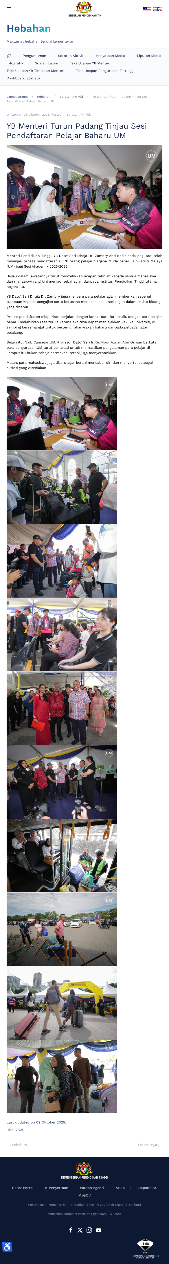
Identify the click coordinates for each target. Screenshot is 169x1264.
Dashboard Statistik (24, 78)
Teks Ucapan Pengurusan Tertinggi (105, 71)
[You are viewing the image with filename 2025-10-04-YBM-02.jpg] (62, 487)
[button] (9, 9)
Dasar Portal (22, 1188)
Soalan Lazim (46, 63)
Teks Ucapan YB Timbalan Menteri (35, 71)
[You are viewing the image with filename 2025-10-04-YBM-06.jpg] (62, 782)
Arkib (120, 1188)
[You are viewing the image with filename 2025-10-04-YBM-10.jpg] (62, 1076)
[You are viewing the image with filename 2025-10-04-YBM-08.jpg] (62, 929)
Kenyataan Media (110, 56)
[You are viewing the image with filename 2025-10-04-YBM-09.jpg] (62, 1003)
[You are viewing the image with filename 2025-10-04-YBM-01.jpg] (62, 413)
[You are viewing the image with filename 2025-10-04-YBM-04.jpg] (62, 634)
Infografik (15, 63)
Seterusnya (147, 1145)
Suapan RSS (146, 1188)
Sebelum (19, 1145)
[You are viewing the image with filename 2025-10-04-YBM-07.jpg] (62, 855)
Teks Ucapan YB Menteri (90, 63)
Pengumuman (34, 56)
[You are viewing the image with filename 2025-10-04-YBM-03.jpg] (62, 561)
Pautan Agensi (92, 1188)
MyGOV (84, 1195)
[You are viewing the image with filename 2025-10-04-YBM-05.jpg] (62, 708)
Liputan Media (149, 56)
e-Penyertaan (56, 1188)
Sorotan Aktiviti (71, 56)
